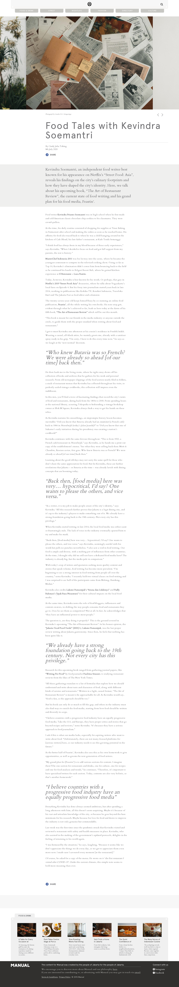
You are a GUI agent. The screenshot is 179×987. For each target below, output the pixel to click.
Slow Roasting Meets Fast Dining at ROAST (76, 941)
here (115, 969)
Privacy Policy (64, 977)
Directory (127, 10)
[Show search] (162, 4)
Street (51, 10)
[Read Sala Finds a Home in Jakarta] (102, 930)
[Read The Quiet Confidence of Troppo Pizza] (127, 930)
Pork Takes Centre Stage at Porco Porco (51, 941)
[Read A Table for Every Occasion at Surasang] (26, 930)
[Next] (162, 114)
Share (53, 154)
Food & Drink (26, 10)
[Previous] (158, 114)
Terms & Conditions (50, 977)
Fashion (102, 10)
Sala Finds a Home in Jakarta (101, 940)
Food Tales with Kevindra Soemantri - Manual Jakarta (89, 4)
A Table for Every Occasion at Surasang (26, 941)
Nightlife (77, 10)
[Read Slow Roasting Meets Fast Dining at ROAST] (76, 930)
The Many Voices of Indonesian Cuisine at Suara (152, 941)
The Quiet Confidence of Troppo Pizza (125, 941)
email (137, 972)
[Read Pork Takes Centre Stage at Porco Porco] (51, 930)
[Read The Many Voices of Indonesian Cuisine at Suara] (152, 930)
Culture (152, 10)
